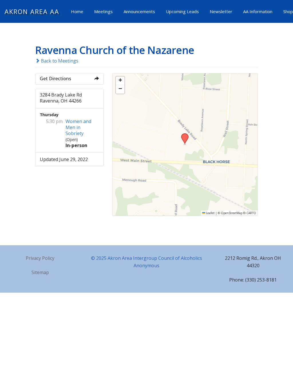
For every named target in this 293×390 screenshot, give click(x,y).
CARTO (251, 213)
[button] (183, 135)
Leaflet (210, 213)
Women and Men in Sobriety (78, 127)
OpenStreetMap (231, 213)
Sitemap (40, 272)
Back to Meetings (59, 61)
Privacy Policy (40, 258)
